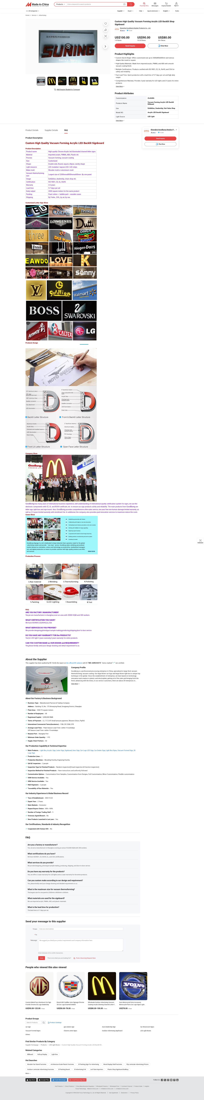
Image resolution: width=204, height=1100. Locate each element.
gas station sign (69, 1027)
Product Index (138, 1086)
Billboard (30, 1054)
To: (36, 935)
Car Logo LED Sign (87, 750)
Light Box (43, 750)
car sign (28, 1027)
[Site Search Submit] (131, 4)
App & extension (152, 11)
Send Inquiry (130, 46)
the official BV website (74, 663)
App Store (31, 1080)
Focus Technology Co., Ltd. (87, 1093)
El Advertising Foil (80, 1069)
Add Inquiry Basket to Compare (68, 89)
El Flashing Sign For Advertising (88, 1064)
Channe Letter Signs (70, 1031)
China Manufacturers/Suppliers (85, 1086)
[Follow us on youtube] (171, 1080)
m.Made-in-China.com (107, 1088)
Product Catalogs (55, 1022)
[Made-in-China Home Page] (37, 4)
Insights (146, 1086)
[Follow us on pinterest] (174, 1080)
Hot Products (59, 1086)
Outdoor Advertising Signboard (112, 1031)
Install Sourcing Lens (78, 1080)
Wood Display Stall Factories (112, 1064)
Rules (177, 11)
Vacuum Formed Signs (33, 1031)
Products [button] (59, 4)
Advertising (42, 15)
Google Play (44, 1080)
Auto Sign (76, 750)
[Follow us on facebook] (162, 1080)
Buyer (130, 11)
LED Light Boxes (145, 1031)
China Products (69, 1086)
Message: (34, 940)
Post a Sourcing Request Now (85, 958)
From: (35, 929)
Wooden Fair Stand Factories (36, 1064)
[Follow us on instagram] (168, 1080)
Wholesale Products (102, 1086)
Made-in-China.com (92, 1088)
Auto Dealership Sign (109, 1027)
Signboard (68, 750)
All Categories (32, 11)
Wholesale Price (114, 1086)
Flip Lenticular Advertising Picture (137, 1064)
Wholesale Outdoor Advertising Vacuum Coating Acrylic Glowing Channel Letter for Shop (102, 1004)
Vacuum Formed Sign (125, 750)
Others (28, 1034)
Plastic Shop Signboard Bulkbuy (118, 1069)
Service (34, 15)
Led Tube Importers (96, 1069)
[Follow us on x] (165, 1080)
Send (41, 958)
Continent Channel (126, 1086)
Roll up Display (42, 1054)
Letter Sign (60, 750)
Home (27, 15)
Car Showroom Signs (147, 1027)
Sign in (176, 6)
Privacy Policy (134, 1093)
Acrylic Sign (51, 750)
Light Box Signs (111, 750)
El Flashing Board (64, 1069)
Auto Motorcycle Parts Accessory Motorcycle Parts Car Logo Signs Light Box (131, 1004)
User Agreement (113, 1093)
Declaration (124, 1093)
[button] (124, 4)
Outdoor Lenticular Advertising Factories (40, 1069)
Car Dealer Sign (99, 750)
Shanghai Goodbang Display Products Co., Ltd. (135, 28)
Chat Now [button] (164, 46)
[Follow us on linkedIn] (177, 1080)
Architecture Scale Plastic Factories (62, 1064)
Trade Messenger (59, 1080)
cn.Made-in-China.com (122, 1088)
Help (140, 11)
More (27, 1073)
